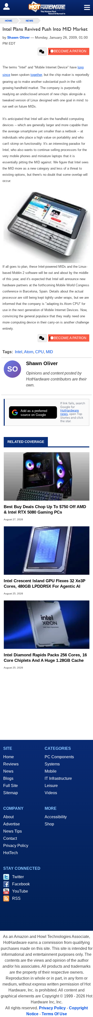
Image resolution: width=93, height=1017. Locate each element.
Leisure (51, 786)
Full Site (10, 786)
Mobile (51, 771)
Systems (52, 764)
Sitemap (10, 793)
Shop (49, 824)
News (29, 20)
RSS (16, 898)
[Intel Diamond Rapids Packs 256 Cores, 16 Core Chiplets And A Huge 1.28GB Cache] (46, 625)
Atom (28, 352)
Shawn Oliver (42, 363)
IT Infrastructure (58, 778)
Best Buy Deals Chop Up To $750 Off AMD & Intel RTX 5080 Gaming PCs (45, 509)
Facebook (21, 884)
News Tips (12, 831)
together (36, 75)
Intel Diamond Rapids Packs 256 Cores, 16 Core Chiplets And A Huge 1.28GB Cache (45, 658)
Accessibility (56, 817)
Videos (51, 793)
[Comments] (42, 52)
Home (8, 757)
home (8, 20)
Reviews (11, 764)
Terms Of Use (54, 1014)
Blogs (8, 778)
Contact (10, 838)
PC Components (59, 757)
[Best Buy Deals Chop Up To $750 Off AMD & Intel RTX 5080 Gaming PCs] (46, 476)
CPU (39, 352)
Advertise (11, 824)
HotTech (10, 853)
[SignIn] (9, 6)
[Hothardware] (46, 7)
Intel (18, 352)
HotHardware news (69, 412)
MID (49, 352)
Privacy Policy (15, 845)
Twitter (18, 877)
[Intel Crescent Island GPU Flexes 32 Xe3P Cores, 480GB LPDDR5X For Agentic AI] (46, 550)
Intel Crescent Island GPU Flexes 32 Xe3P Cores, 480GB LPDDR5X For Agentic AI (44, 584)
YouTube (20, 891)
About (8, 817)
